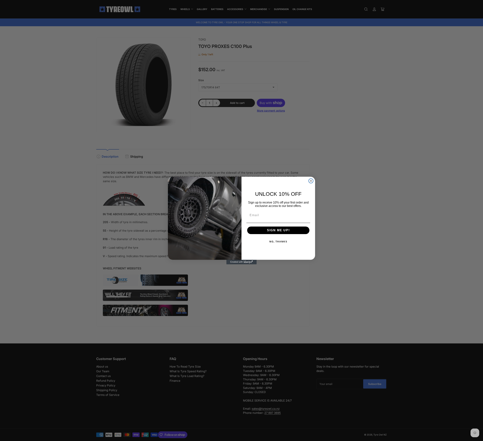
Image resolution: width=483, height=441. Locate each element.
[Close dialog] (311, 181)
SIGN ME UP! (278, 230)
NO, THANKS (278, 241)
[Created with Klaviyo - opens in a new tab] (241, 262)
